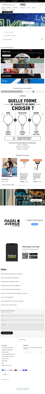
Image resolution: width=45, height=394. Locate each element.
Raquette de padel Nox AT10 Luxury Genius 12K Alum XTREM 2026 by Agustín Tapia (24, 176)
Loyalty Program (5, 358)
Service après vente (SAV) (7, 347)
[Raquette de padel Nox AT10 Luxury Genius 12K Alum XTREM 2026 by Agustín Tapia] (24, 163)
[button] (42, 4)
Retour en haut (22, 339)
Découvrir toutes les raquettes (8, 184)
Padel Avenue (6, 379)
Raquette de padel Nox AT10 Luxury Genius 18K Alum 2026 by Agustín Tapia (37, 176)
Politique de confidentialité (7, 349)
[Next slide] (42, 114)
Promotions (12, 9)
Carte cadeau (4, 360)
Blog (3, 363)
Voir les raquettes (6, 55)
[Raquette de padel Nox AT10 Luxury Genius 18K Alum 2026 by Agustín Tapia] (37, 163)
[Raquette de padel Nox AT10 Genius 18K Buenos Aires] (34, 169)
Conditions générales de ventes (8, 354)
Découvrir (35, 224)
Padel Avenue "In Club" (7, 365)
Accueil (3, 7)
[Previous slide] (2, 114)
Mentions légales (5, 352)
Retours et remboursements (8, 356)
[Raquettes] (9, 167)
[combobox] (9, 4)
